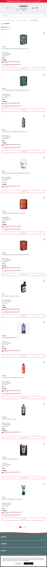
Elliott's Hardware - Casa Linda (15, 512)
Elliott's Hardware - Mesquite (15, 226)
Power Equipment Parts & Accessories (22, 20)
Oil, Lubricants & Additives (34, 20)
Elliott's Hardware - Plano (14, 103)
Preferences (18, 563)
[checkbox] (2, 23)
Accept (28, 563)
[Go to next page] (26, 527)
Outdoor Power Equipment (10, 20)
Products (2, 20)
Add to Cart (24, 68)
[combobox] (23, 15)
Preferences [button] (27, 560)
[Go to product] (23, 39)
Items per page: (4, 27)
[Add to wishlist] (44, 33)
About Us (3, 537)
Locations (4, 544)
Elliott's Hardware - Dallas (24, 9)
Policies (3, 551)
